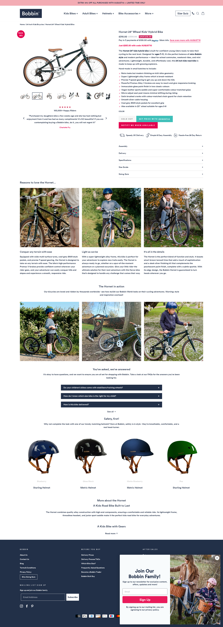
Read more (110, 533)
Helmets (107, 13)
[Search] (197, 13)
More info (164, 40)
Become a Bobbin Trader (91, 572)
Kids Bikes (70, 13)
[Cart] (202, 13)
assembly (123, 146)
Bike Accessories (128, 13)
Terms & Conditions (28, 567)
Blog (22, 563)
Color (121, 111)
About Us (23, 555)
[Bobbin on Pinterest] (32, 606)
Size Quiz (182, 13)
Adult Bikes (89, 13)
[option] (111, 2)
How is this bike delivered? (76, 404)
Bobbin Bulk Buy (88, 576)
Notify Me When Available (138, 125)
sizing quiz (124, 174)
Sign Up (145, 600)
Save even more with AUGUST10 (185, 40)
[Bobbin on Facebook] (26, 606)
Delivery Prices (87, 555)
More (148, 13)
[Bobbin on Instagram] (21, 606)
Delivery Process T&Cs (90, 559)
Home (22, 24)
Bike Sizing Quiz (28, 577)
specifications (125, 160)
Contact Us (24, 559)
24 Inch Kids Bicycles (35, 24)
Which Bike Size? (88, 563)
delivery (122, 153)
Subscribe (73, 597)
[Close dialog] (217, 558)
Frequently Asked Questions (93, 567)
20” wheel (142, 106)
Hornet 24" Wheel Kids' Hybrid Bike (59, 24)
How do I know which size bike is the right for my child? (89, 396)
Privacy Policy (25, 572)
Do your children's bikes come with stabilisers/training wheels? (93, 387)
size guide (123, 167)
